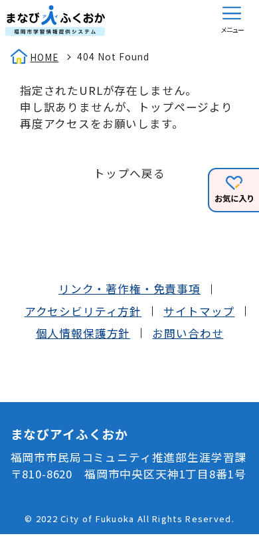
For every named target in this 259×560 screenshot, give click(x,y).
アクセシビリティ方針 (83, 311)
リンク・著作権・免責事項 (129, 289)
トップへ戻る (129, 173)
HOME (44, 57)
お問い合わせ (187, 333)
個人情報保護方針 (83, 333)
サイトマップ (198, 311)
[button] (232, 20)
